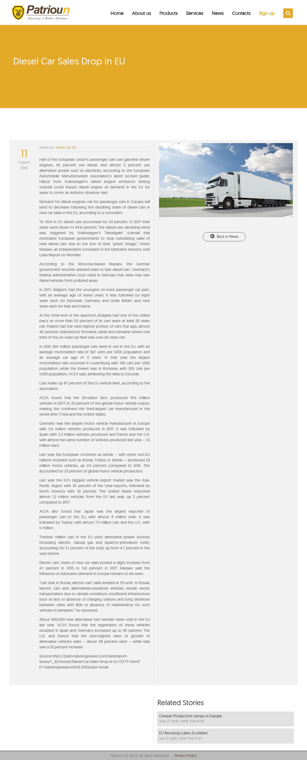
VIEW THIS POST (193, 721)
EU (74, 147)
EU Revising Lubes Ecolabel (183, 732)
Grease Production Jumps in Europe (190, 715)
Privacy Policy (186, 755)
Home (117, 13)
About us (141, 13)
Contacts (241, 13)
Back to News (227, 236)
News (218, 13)
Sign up (267, 13)
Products (168, 13)
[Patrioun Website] (41, 10)
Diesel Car (63, 147)
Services (194, 13)
